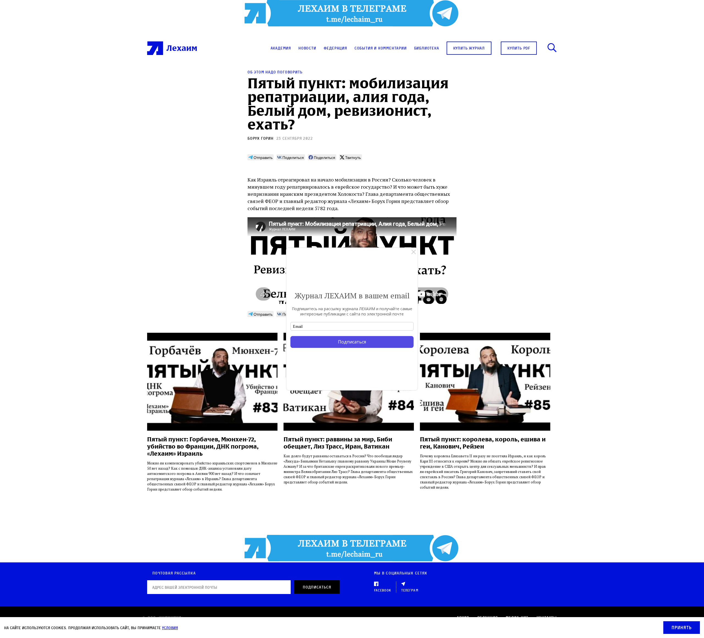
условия (170, 627)
